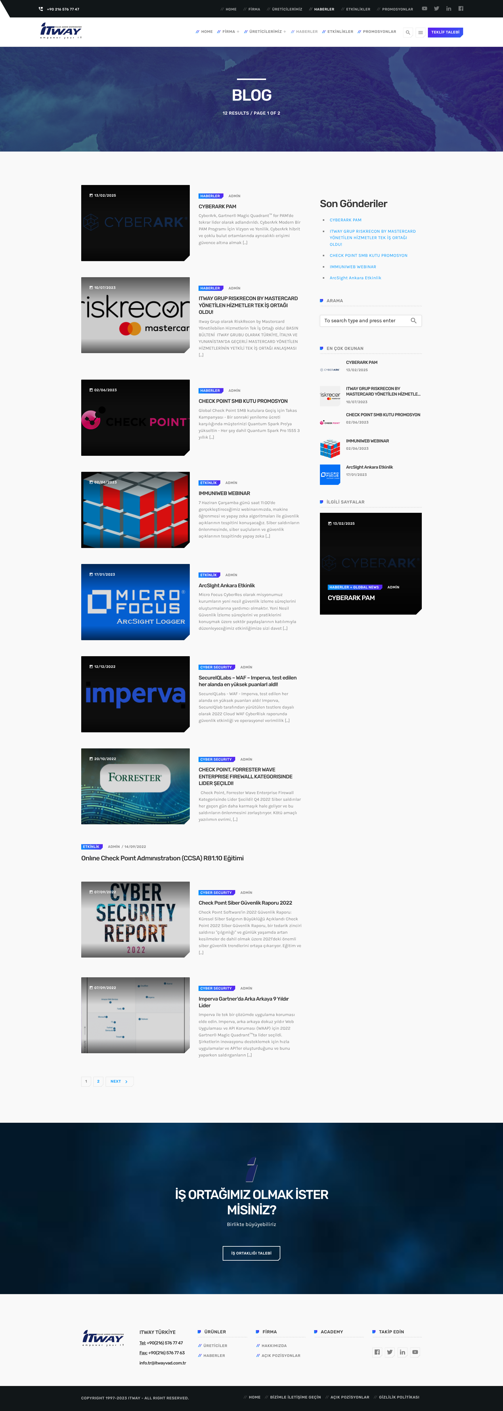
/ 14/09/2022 (134, 847)
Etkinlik (208, 483)
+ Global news (364, 587)
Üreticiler (215, 1346)
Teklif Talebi (445, 32)
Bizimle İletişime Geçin (295, 1397)
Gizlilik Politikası (399, 1397)
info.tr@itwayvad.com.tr (162, 1363)
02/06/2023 (357, 422)
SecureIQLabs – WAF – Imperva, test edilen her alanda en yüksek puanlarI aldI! (247, 681)
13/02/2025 (357, 370)
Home (231, 9)
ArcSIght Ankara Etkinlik (227, 585)
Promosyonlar (397, 9)
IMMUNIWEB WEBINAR (224, 493)
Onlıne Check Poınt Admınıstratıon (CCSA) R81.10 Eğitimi (162, 858)
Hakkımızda (274, 1346)
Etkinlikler (358, 9)
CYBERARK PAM (217, 206)
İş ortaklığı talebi (251, 1253)
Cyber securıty (216, 667)
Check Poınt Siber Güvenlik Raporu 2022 (245, 903)
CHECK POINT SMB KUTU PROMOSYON (243, 401)
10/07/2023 (357, 402)
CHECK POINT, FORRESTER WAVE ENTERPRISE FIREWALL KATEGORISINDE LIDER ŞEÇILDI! (245, 776)
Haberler (324, 9)
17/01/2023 (356, 475)
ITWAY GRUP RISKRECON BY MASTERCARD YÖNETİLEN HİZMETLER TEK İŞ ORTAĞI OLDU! (248, 305)
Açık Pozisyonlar (281, 1356)
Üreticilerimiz (287, 9)
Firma (255, 9)
